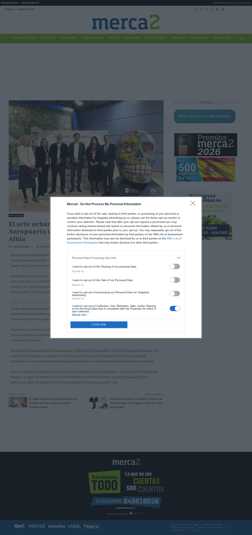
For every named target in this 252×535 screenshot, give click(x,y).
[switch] (175, 266)
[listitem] (126, 258)
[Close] (194, 204)
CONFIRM (99, 324)
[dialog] (126, 267)
